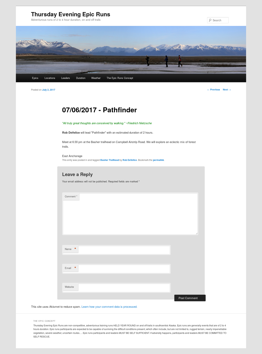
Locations (49, 78)
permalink (158, 160)
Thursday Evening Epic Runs (70, 14)
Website (69, 287)
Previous (213, 89)
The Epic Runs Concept (120, 78)
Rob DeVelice (130, 160)
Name (70, 249)
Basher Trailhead (109, 160)
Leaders (65, 78)
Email (70, 268)
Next (227, 89)
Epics (35, 78)
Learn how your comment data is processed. (109, 306)
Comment (71, 196)
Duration (80, 78)
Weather (96, 78)
